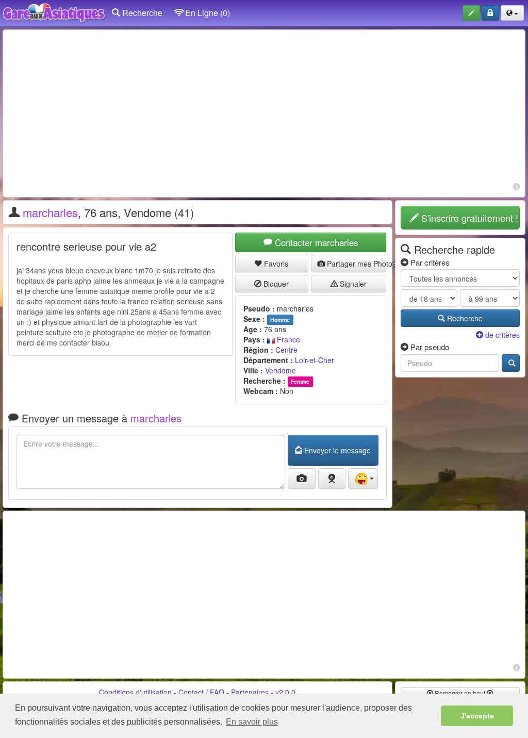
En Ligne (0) (206, 13)
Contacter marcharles (315, 242)
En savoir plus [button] (252, 721)
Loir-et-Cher (314, 360)
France (287, 339)
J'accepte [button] (477, 716)
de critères (501, 335)
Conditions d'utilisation (135, 692)
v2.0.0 (285, 692)
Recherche (141, 13)
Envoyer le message (336, 450)
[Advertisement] (264, 107)
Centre (286, 350)
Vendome (280, 370)
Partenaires (250, 692)
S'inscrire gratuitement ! (468, 217)
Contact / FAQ (201, 692)
